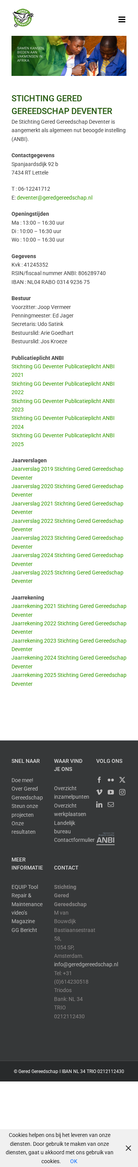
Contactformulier (74, 840)
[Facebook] (99, 780)
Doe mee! (22, 780)
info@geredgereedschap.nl (86, 964)
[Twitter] (122, 780)
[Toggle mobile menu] (122, 19)
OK (73, 1161)
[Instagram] (122, 792)
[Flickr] (111, 780)
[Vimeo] (99, 792)
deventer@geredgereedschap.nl (54, 198)
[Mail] (111, 804)
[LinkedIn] (99, 804)
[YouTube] (111, 792)
